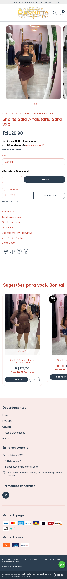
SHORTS (16, 113)
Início (5, 113)
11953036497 (14, 460)
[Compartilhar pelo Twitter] (19, 252)
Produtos (7, 421)
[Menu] (5, 13)
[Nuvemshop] (12, 567)
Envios (6, 438)
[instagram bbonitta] (5, 495)
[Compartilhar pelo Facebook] (12, 252)
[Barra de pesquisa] (55, 13)
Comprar (17, 379)
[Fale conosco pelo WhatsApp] (61, 564)
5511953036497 (15, 455)
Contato (6, 426)
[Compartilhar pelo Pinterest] (26, 252)
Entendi (59, 575)
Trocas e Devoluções (13, 432)
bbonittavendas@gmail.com (22, 466)
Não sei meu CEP (10, 201)
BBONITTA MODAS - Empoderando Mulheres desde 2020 (34, 2)
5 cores (22, 352)
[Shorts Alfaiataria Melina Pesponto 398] (34, 379)
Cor (4, 156)
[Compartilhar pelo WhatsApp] (5, 251)
